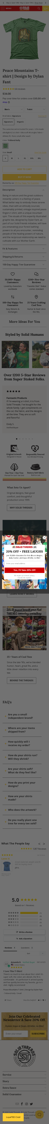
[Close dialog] (44, 537)
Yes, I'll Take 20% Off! (24, 570)
